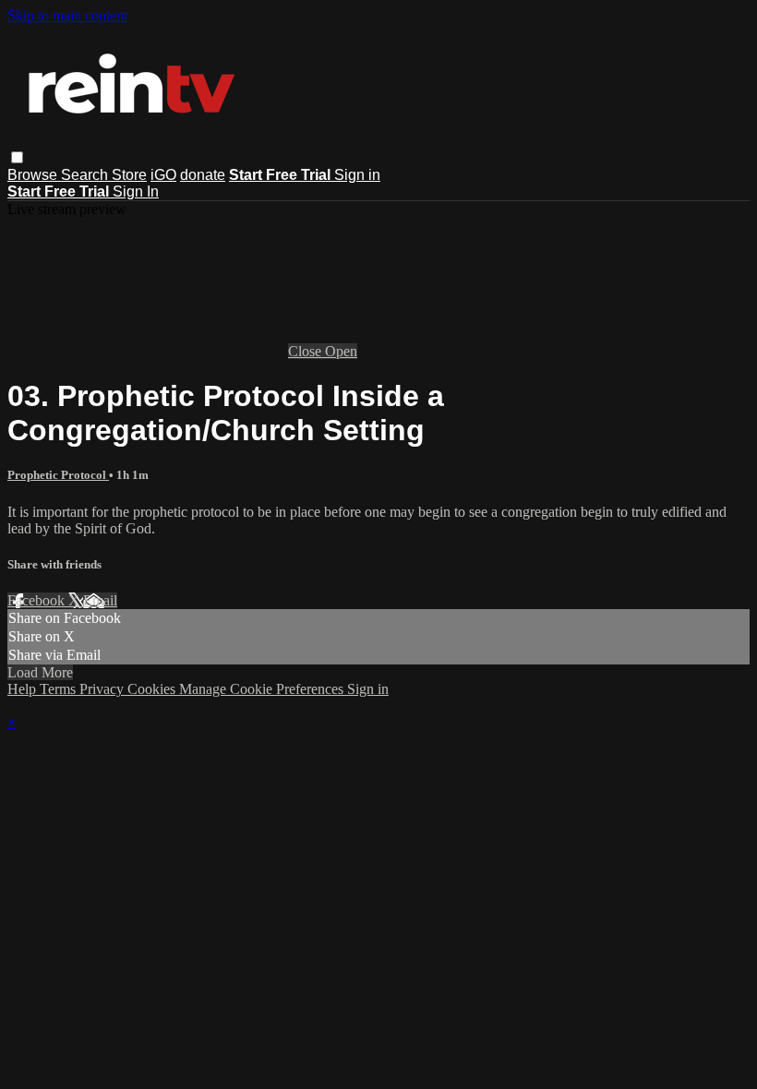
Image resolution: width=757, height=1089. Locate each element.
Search (86, 175)
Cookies (153, 689)
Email (100, 600)
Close (306, 351)
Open (341, 351)
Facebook (37, 600)
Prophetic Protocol (58, 475)
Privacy (103, 689)
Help (23, 689)
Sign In (136, 191)
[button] (17, 157)
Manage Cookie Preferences (263, 689)
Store (129, 175)
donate (202, 175)
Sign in (357, 175)
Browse (34, 175)
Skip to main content (67, 15)
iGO (163, 175)
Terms (59, 689)
